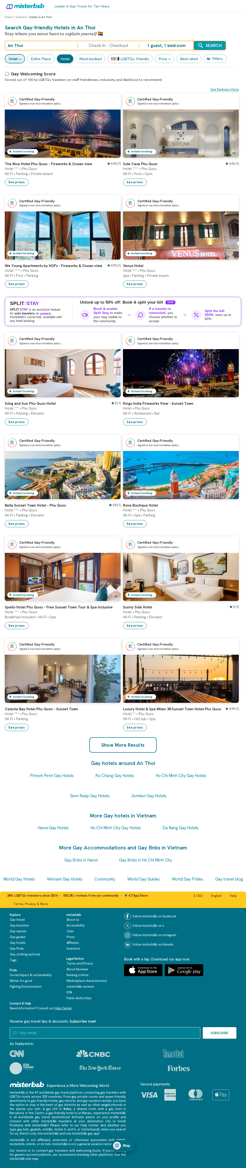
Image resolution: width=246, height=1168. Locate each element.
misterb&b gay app (85, 1133)
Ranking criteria (77, 975)
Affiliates (73, 943)
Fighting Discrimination (26, 987)
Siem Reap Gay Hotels (90, 795)
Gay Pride (17, 948)
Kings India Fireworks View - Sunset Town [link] (158, 403)
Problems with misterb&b (28, 1125)
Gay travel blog (229, 879)
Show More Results (123, 745)
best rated (189, 58)
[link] (112, 154)
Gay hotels (17, 943)
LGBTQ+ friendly (134, 58)
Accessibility (76, 925)
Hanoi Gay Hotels (53, 827)
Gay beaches (19, 925)
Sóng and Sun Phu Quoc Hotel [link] (30, 403)
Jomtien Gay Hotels (148, 795)
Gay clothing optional (25, 954)
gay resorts (67, 1101)
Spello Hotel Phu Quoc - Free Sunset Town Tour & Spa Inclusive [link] (59, 607)
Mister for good (21, 981)
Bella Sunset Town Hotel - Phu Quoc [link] (35, 505)
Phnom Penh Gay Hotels (52, 775)
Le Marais (85, 1113)
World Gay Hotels (19, 879)
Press (71, 937)
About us (73, 920)
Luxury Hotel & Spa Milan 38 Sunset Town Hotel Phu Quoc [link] (172, 709)
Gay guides (18, 937)
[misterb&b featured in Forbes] (178, 1068)
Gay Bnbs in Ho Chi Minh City (145, 860)
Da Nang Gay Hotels (181, 827)
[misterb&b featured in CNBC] (93, 1053)
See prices (16, 182)
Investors (73, 948)
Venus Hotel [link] (133, 265)
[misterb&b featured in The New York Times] (100, 1068)
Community (104, 879)
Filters (217, 58)
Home (9, 17)
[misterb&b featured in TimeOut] (173, 1053)
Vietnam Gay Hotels (64, 879)
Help (233, 896)
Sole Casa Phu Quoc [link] (140, 164)
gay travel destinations (52, 1117)
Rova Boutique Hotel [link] (140, 505)
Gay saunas (18, 931)
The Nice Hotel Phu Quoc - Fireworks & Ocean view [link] (48, 164)
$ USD (198, 896)
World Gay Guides (143, 879)
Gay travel (17, 920)
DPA (69, 992)
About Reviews (77, 969)
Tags (13, 960)
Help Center (63, 1008)
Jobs (70, 931)
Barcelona (17, 1113)
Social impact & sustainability (31, 975)
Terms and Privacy (80, 963)
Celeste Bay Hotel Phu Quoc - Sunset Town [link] (41, 709)
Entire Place (41, 58)
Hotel (13, 58)
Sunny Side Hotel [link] (137, 607)
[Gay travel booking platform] (27, 1084)
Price (163, 58)
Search (214, 45)
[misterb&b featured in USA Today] (22, 1068)
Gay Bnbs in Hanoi (81, 860)
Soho (67, 1109)
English (216, 896)
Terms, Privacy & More (30, 904)
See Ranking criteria (224, 89)
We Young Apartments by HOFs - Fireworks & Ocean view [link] (53, 265)
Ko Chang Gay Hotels (114, 775)
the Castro (36, 1113)
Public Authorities (79, 998)
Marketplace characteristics (87, 981)
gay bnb (23, 1129)
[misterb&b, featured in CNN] (17, 1053)
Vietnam (21, 17)
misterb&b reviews (80, 987)
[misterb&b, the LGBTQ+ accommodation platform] (24, 6)
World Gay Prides (187, 879)
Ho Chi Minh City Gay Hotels (181, 775)
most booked (90, 58)
